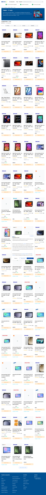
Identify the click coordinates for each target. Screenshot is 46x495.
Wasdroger (3, 483)
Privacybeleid (32, 235)
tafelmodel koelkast (4, 487)
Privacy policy (25, 481)
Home (2, 7)
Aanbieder (32, 25)
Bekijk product (6, 51)
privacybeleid (23, 253)
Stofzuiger (13, 483)
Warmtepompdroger (15, 476)
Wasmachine (3, 480)
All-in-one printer (15, 481)
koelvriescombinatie (4, 490)
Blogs (17, 1)
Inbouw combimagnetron (16, 478)
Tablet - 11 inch (13, 7)
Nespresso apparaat (4, 492)
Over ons (24, 476)
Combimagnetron (15, 480)
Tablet (9, 7)
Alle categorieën (11, 1)
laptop (2, 478)
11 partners (24, 243)
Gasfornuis (14, 492)
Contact (24, 478)
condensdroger (14, 487)
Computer (5, 7)
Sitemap (24, 488)
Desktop (2, 481)
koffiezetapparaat (4, 488)
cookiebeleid (26, 253)
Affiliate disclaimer (26, 483)
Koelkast (2, 485)
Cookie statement (26, 480)
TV (1, 476)
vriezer (13, 488)
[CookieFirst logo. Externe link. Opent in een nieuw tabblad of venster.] (14, 236)
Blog (24, 485)
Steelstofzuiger (14, 490)
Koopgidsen (21, 1)
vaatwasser (14, 485)
